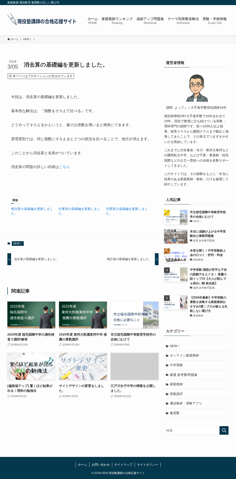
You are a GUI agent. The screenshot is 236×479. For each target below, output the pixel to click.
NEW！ (17, 243)
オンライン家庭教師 (184, 355)
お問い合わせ (101, 464)
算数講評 (176, 394)
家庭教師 (176, 384)
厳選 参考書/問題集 (184, 375)
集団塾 (175, 413)
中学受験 (176, 365)
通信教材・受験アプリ (186, 403)
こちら (64, 167)
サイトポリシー (147, 464)
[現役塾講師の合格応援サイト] (42, 20)
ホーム (82, 464)
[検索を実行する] (224, 430)
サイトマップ (123, 464)
